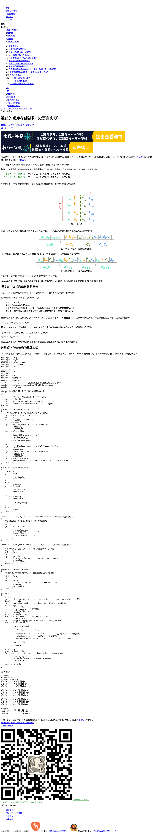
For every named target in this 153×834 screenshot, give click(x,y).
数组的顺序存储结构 (17, 49)
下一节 (10, 128)
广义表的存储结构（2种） (21, 78)
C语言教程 (10, 14)
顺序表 (139, 157)
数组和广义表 (13, 42)
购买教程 (9, 17)
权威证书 (82, 720)
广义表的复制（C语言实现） (22, 84)
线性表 (10, 33)
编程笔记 (9, 810)
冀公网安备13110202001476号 (105, 831)
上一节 (4, 128)
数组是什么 (13, 46)
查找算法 (11, 94)
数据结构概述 (13, 30)
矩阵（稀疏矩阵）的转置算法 (21, 64)
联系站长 (9, 819)
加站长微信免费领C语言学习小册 (28, 802)
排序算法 (11, 97)
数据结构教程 (11, 11)
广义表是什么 (15, 75)
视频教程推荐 (14, 106)
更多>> (9, 20)
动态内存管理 (14, 103)
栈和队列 (11, 36)
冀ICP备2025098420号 (58, 831)
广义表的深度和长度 (18, 81)
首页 (8, 8)
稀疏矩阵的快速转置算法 (19, 66)
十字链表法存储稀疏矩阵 (19, 61)
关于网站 (9, 816)
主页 (3, 109)
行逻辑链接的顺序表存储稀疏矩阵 (23, 58)
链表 (22, 160)
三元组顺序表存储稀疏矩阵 (20, 55)
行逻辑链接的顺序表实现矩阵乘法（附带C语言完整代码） (33, 69)
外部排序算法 (14, 100)
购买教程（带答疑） (14, 813)
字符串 (10, 39)
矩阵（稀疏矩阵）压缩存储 (20, 52)
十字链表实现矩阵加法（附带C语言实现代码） (29, 72)
